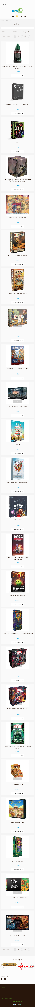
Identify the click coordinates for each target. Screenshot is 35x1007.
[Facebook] (1, 979)
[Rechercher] (21, 16)
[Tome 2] (17, 10)
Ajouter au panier (17, 75)
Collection (8, 20)
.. (32, 36)
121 (12, 39)
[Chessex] (26, 966)
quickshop (17, 61)
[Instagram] (5, 979)
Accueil (2, 20)
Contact (31, 4)
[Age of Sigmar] (9, 964)
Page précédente (6, 36)
